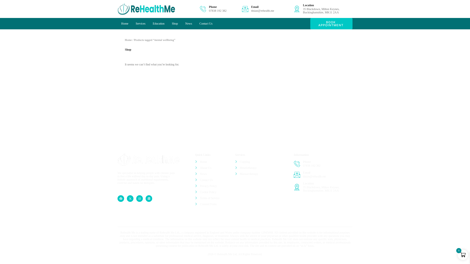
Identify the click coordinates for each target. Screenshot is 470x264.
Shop (175, 23)
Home (124, 23)
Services (140, 23)
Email (254, 6)
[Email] (245, 9)
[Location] (297, 9)
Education (158, 23)
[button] (331, 23)
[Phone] (203, 9)
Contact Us (205, 23)
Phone (213, 6)
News (188, 23)
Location (308, 5)
